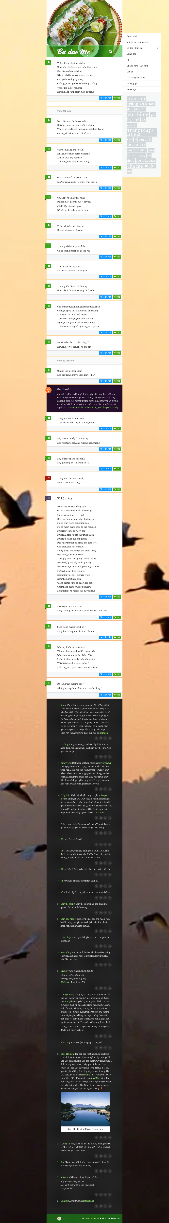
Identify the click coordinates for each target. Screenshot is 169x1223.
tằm (152, 104)
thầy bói (132, 145)
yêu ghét (145, 139)
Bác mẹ (64, 839)
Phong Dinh (132, 155)
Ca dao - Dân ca (134, 47)
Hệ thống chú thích (136, 77)
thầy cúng (149, 160)
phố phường (140, 109)
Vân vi (64, 869)
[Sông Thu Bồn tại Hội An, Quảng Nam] (85, 1109)
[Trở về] (110, 738)
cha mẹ (135, 166)
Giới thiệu (131, 89)
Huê (63, 850)
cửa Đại (86, 1074)
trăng (132, 104)
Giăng (63, 970)
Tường (64, 1143)
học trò (133, 119)
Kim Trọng (66, 763)
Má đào (64, 1177)
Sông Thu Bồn (67, 1054)
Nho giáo (69, 1001)
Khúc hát (65, 982)
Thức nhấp (66, 937)
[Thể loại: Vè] (48, 499)
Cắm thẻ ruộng (68, 903)
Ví (62, 892)
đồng (131, 161)
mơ (149, 155)
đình (130, 109)
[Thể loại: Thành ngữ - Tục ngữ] (48, 479)
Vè (128, 59)
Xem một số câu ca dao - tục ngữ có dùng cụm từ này (93, 407)
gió (152, 114)
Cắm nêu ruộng (68, 918)
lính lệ (143, 103)
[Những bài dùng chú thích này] (101, 738)
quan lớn (131, 124)
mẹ (147, 166)
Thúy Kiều (65, 795)
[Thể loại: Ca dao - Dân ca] (48, 63)
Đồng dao (131, 53)
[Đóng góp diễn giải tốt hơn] (105, 738)
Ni (62, 880)
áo (129, 171)
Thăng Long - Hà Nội (140, 132)
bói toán (133, 150)
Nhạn (63, 705)
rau (138, 160)
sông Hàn (95, 1078)
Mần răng (65, 1042)
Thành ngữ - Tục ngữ (137, 65)
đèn (144, 150)
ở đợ (142, 144)
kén (143, 119)
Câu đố (130, 71)
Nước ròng (66, 952)
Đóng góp (132, 83)
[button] (111, 51)
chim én (104, 732)
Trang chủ (132, 35)
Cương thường (67, 994)
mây (142, 155)
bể (153, 166)
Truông (64, 744)
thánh (130, 139)
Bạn (62, 1162)
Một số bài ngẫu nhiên (138, 41)
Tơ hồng (64, 1200)
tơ (136, 139)
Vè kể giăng (64, 498)
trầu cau (136, 98)
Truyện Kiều (105, 763)
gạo (151, 150)
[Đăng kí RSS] (59, 1219)
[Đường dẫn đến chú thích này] (96, 738)
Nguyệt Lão (88, 1200)
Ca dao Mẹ (77, 51)
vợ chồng (138, 114)
